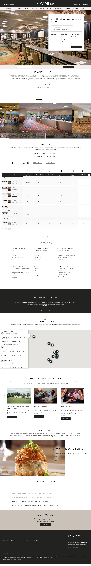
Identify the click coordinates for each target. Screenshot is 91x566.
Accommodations (21, 8)
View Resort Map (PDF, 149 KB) (50, 156)
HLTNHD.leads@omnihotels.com (60, 29)
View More (12, 416)
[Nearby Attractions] (29, 336)
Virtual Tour (50, 84)
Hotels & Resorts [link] (10, 4)
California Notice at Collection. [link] (68, 556)
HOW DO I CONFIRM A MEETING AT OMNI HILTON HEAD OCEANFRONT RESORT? (30, 501)
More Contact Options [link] (45, 536)
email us (51, 385)
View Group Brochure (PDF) (45, 87)
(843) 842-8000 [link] (44, 385)
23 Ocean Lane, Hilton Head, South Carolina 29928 (62, 25)
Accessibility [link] (40, 556)
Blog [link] (43, 540)
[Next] (89, 175)
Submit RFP (76, 47)
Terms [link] (50, 556)
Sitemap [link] (46, 556)
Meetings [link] (67, 8)
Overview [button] (20, 67)
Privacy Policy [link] (56, 556)
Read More (4, 341)
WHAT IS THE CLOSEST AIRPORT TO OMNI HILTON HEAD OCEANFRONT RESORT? (30, 485)
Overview (9, 8)
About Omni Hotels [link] (36, 540)
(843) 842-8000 (57, 27)
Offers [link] (82, 8)
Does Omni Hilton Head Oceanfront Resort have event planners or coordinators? (34, 505)
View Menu (56, 460)
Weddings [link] (75, 8)
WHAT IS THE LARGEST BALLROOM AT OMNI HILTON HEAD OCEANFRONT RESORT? (31, 497)
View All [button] (45, 236)
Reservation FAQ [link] (52, 557)
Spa (48, 8)
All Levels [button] (12, 175)
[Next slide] (84, 118)
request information (58, 385)
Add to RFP (4, 181)
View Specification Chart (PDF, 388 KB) (50, 153)
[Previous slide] (6, 118)
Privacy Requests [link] (82, 556)
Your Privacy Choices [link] (42, 557)
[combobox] (45, 99)
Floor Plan (53, 47)
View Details (14, 183)
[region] (45, 121)
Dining (33, 8)
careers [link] (28, 540)
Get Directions (16, 341)
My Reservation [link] (77, 4)
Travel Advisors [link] (21, 540)
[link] (77, 4)
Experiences (57, 8)
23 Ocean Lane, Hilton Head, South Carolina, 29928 (14, 536)
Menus (61, 47)
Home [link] (3, 4)
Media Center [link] (13, 540)
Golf (41, 8)
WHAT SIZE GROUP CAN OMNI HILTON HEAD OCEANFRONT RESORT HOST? (29, 489)
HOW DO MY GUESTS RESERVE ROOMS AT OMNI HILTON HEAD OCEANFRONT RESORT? (32, 493)
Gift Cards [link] (5, 540)
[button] (86, 4)
